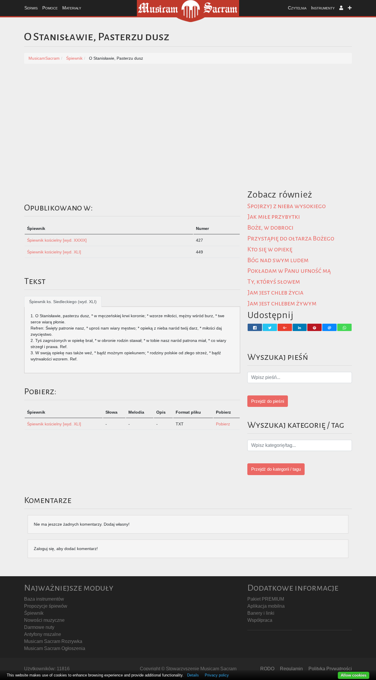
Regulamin (291, 668)
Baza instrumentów (44, 599)
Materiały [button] (71, 7)
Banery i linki (260, 613)
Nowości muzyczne (44, 620)
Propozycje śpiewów (45, 606)
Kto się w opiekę (269, 249)
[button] (341, 8)
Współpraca (259, 620)
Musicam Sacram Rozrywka (53, 641)
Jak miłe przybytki (273, 216)
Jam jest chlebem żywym (281, 303)
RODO (267, 668)
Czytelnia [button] (297, 7)
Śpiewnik (33, 613)
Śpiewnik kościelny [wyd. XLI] (54, 252)
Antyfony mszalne (42, 634)
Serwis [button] (31, 7)
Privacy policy (217, 675)
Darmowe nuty (39, 627)
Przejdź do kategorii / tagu (276, 469)
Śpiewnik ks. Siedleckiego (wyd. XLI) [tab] (63, 301)
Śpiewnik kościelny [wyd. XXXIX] (57, 240)
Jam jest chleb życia (275, 292)
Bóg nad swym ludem (277, 260)
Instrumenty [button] (323, 7)
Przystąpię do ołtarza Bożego (290, 238)
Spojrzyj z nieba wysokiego (286, 206)
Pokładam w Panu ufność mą (289, 270)
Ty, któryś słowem (273, 281)
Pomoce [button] (50, 7)
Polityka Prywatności (330, 668)
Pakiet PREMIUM (265, 599)
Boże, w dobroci (270, 227)
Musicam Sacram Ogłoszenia (54, 648)
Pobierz (223, 424)
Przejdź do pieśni (267, 401)
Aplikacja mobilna (266, 606)
